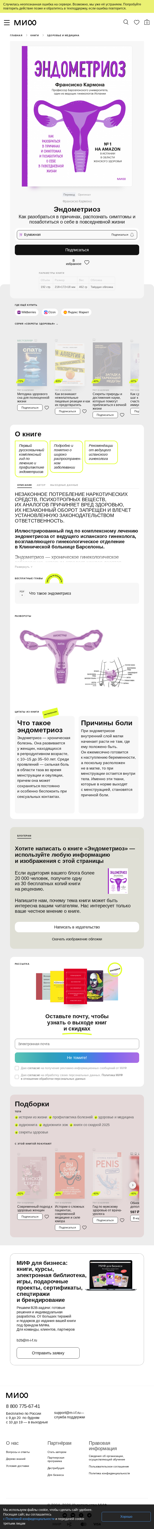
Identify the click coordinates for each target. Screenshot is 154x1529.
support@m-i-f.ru (67, 1387)
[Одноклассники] (81, 1487)
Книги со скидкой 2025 (89, 1103)
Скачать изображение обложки (77, 923)
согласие (33, 1046)
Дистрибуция (56, 1440)
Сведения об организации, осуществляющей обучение (106, 1426)
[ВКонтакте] (73, 1487)
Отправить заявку (48, 1327)
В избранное (73, 262)
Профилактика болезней (71, 1095)
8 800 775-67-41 (22, 1380)
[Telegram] (89, 1487)
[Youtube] (64, 1487)
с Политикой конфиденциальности (74, 1519)
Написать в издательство (76, 911)
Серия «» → (35, 323)
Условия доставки (17, 1440)
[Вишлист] (137, 23)
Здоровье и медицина (63, 35)
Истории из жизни (33, 1095)
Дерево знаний (15, 1433)
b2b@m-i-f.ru (27, 1315)
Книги (34, 35)
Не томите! (77, 1036)
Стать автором (56, 1426)
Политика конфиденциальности (108, 1442)
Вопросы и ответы (17, 1426)
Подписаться (77, 250)
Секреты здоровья (33, 1110)
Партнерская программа (62, 1433)
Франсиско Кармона (77, 201)
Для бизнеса (55, 1447)
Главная (16, 35)
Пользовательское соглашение (107, 1435)
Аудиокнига (27, 1103)
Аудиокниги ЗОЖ (54, 1103)
